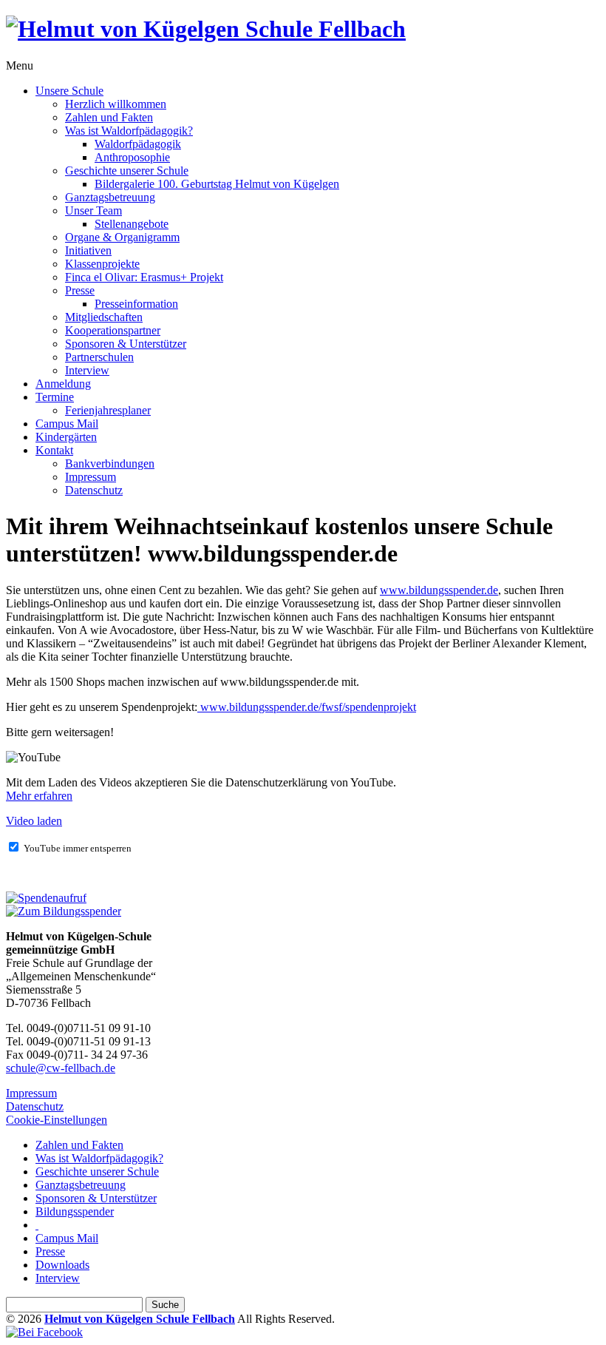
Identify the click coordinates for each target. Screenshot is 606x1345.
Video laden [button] (34, 821)
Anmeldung (63, 383)
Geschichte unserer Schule (126, 170)
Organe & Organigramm (122, 237)
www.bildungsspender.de (439, 590)
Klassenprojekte (102, 263)
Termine (54, 397)
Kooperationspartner (112, 330)
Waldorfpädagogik (138, 144)
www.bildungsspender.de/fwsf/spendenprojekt (306, 707)
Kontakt (54, 450)
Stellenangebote (131, 224)
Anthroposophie (132, 157)
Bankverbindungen (109, 463)
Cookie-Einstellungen (56, 1119)
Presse (80, 290)
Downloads (62, 1264)
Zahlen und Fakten (109, 117)
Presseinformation (136, 303)
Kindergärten (66, 437)
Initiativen (88, 250)
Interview (87, 370)
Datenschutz (94, 490)
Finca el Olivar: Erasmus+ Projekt (144, 277)
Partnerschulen (99, 357)
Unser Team (93, 210)
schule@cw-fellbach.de (60, 1068)
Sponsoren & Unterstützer (125, 343)
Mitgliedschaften (104, 317)
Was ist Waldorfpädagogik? (129, 130)
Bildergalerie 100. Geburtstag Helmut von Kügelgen (217, 184)
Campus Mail (66, 423)
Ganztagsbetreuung (110, 197)
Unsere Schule (69, 90)
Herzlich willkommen (115, 104)
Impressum (90, 477)
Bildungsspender (74, 1211)
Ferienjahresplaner (108, 410)
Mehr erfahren (39, 795)
